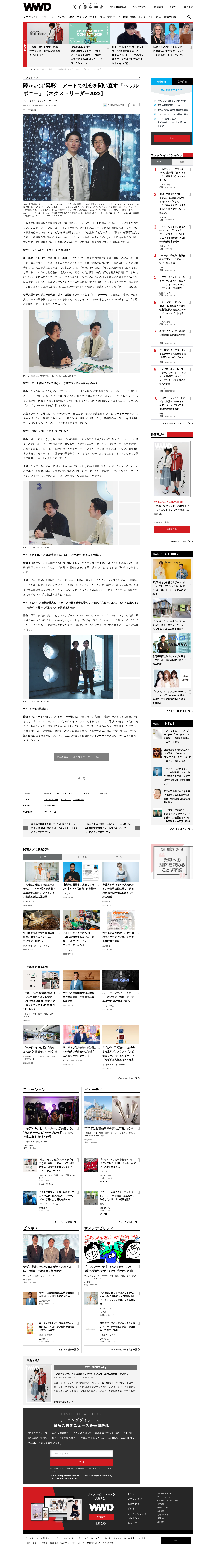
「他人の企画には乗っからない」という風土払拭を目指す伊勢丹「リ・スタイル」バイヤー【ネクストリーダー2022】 (108, 828)
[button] (190, 17)
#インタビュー (51, 799)
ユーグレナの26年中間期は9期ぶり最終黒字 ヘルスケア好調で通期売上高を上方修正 (56, 1327)
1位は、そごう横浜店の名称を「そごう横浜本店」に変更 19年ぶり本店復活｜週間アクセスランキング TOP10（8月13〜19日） (39, 1000)
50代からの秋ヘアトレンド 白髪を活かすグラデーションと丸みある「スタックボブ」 (168, 51)
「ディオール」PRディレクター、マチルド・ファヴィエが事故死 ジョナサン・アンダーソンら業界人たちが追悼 (172, 376)
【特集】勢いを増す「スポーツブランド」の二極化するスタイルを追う (44, 51)
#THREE (103, 1214)
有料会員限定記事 (118, 7)
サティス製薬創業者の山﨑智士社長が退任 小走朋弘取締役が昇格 (78, 996)
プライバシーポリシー (82, 1468)
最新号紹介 (170, 16)
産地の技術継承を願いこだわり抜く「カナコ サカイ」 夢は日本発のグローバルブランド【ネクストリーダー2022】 (54, 828)
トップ (131, 1493)
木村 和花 (43, 1208)
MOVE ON (52, 101)
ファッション (30, 16)
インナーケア (121, 1064)
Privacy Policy (105, 1476)
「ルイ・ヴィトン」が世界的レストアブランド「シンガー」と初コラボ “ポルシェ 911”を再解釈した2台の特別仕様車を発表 (172, 234)
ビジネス (62, 16)
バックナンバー (140, 7)
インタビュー (29, 101)
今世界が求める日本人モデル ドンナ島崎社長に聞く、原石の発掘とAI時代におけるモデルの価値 (119, 890)
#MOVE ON (78, 799)
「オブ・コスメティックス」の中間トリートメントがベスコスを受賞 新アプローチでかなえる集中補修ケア (177, 776)
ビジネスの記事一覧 (127, 1078)
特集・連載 (129, 16)
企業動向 (106, 901)
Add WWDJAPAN (116, 105)
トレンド (27, 1014)
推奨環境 (161, 1504)
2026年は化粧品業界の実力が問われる (107, 1128)
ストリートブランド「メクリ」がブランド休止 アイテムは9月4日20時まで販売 (118, 996)
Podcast (104, 1276)
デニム (55, 1204)
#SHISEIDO (105, 1182)
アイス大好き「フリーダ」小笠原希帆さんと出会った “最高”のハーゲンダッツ (172, 354)
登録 (172, 138)
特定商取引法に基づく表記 (168, 1500)
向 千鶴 (87, 1282)
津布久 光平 (28, 1145)
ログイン (188, 7)
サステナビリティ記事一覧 (124, 1349)
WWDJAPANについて (165, 1493)
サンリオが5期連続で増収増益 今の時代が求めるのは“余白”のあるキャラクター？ (79, 1051)
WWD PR (179, 711)
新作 (102, 1204)
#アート (104, 793)
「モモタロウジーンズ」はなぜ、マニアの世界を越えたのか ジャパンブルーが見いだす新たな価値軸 (56, 1196)
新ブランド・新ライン (32, 946)
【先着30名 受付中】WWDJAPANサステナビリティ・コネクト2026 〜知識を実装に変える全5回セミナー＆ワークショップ (87, 55)
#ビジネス (62, 793)
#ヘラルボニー (51, 812)
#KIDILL (27, 1151)
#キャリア (49, 793)
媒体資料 (161, 1522)
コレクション (145, 16)
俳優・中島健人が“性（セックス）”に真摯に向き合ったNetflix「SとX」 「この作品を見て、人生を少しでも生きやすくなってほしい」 (128, 55)
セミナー (173, 7)
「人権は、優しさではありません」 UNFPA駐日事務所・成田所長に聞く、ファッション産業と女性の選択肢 (39, 890)
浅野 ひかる (105, 1208)
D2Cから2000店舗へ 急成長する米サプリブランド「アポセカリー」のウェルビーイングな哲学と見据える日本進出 (118, 1053)
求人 (158, 16)
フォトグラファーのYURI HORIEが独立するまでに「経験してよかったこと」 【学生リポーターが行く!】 (78, 938)
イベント (103, 1172)
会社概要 (161, 1511)
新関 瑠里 (88, 1139)
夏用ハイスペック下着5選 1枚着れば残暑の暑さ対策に (173, 335)
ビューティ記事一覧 (127, 1222)
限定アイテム (42, 1142)
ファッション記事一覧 (65, 1222)
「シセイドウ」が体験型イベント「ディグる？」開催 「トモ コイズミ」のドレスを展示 (118, 1163)
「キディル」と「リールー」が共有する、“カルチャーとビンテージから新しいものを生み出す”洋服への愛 (49, 1132)
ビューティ (47, 16)
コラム (35, 1056)
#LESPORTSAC (46, 1184)
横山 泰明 (27, 1280)
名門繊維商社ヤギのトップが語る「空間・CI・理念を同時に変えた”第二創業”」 (169, 660)
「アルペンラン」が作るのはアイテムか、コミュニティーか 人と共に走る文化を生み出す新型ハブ (169, 625)
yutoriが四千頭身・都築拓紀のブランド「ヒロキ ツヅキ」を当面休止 (172, 259)
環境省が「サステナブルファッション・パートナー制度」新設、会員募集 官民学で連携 (117, 1327)
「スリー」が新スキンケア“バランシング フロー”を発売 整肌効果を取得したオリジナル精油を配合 (117, 1196)
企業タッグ (164, 246)
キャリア (41, 101)
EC (24, 1276)
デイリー (161, 162)
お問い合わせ (162, 1515)
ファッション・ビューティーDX (41, 1276)
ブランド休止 (108, 1006)
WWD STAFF (105, 1175)
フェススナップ (165, 185)
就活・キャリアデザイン (83, 16)
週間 (182, 162)
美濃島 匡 (32, 110)
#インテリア (75, 793)
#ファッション (91, 793)
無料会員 (161, 81)
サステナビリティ (110, 16)
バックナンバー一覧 (181, 541)
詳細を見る (172, 529)
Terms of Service (63, 1478)
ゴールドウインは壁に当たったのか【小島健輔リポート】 (39, 1049)
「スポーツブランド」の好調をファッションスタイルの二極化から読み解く (91, 1373)
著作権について (163, 1507)
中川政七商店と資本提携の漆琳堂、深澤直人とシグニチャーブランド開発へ (39, 936)
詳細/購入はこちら (62, 1402)
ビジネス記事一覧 (67, 1349)
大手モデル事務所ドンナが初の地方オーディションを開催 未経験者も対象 (119, 936)
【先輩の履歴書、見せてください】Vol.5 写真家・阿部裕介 (79, 886)
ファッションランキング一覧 (176, 423)
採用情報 (161, 1518)
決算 (41, 1335)
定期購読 (158, 7)
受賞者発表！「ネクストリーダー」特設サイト (81, 757)
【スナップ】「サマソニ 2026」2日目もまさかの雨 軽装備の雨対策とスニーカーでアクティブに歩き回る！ (173, 309)
